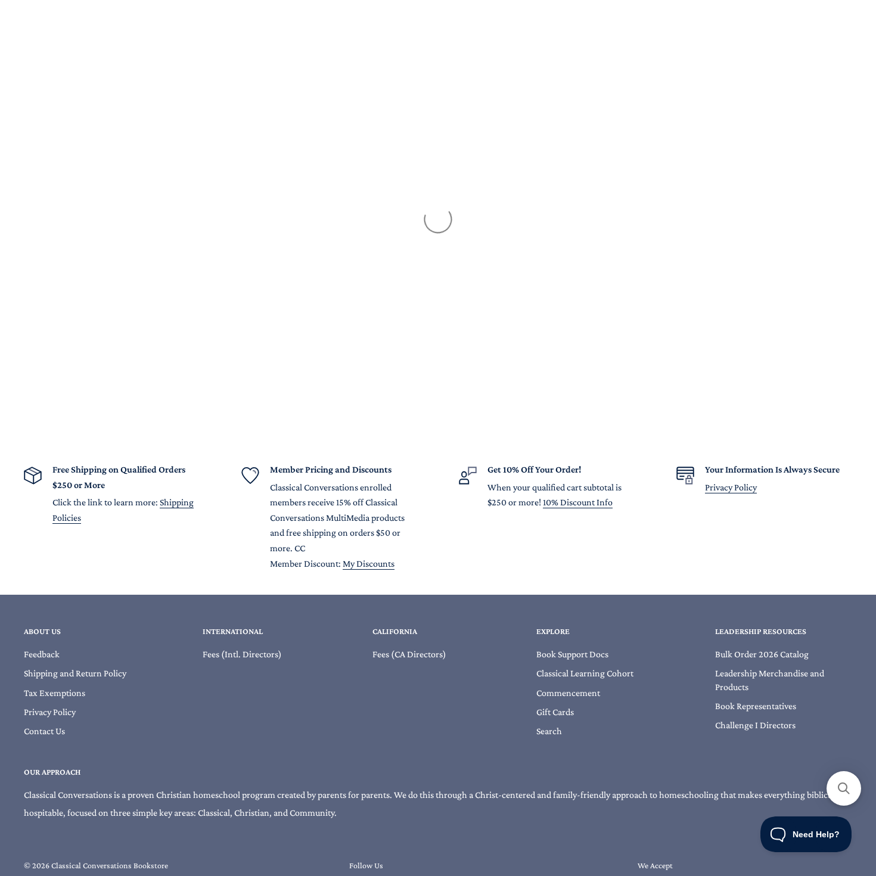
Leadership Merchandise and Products (769, 679)
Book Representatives (755, 706)
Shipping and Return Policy (75, 673)
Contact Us (44, 731)
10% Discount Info (578, 502)
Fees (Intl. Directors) (242, 654)
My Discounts (368, 563)
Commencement (568, 693)
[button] (844, 788)
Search (549, 731)
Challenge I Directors (755, 725)
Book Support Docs (572, 654)
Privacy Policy (731, 487)
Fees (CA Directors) (409, 654)
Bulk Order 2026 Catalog (762, 654)
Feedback (42, 654)
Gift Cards (555, 712)
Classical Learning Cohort (584, 673)
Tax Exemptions (54, 693)
